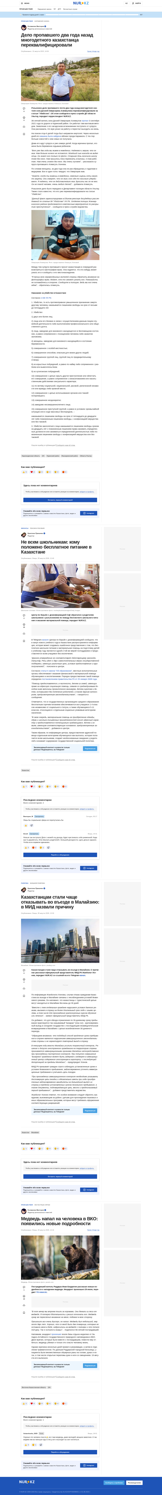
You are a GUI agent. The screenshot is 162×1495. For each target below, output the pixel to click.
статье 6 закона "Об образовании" (56, 671)
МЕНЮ (26, 3)
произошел (56, 1334)
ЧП (55, 9)
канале (45, 640)
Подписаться (90, 748)
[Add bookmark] (24, 134)
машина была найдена (50, 136)
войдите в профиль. (87, 492)
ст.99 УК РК (46, 298)
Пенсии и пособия (37, 528)
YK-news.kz (41, 1292)
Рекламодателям (134, 1483)
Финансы (24, 528)
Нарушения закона (44, 9)
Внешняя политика (37, 883)
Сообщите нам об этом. (65, 445)
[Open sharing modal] (24, 126)
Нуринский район (53, 456)
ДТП (59, 9)
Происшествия (26, 9)
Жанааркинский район (69, 456)
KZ (127, 3)
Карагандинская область (31, 456)
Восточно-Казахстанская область (34, 1387)
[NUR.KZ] (81, 3)
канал (82, 975)
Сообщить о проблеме (114, 1483)
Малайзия (35, 1132)
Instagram (90, 513)
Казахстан (25, 770)
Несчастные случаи (70, 9)
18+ (43, 456)
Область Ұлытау (86, 456)
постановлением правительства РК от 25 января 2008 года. (69, 679)
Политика (24, 883)
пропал (85, 121)
